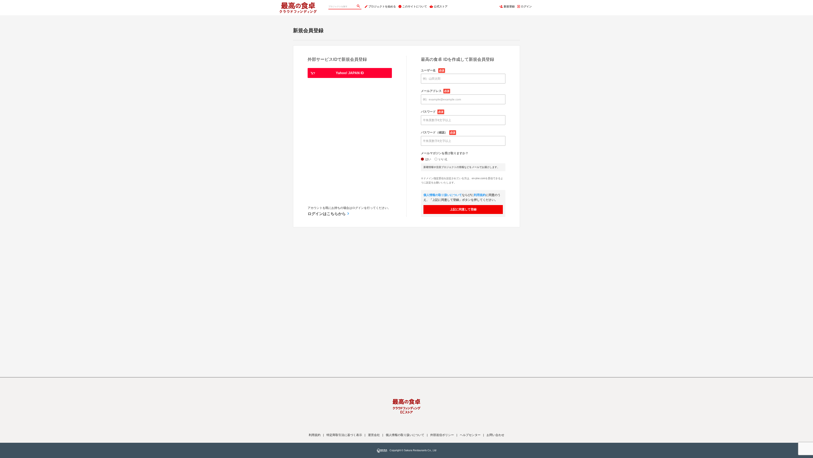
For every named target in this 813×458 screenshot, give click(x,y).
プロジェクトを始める (382, 6)
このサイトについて (414, 6)
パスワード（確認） (438, 132)
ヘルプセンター (470, 435)
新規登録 (509, 6)
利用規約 (480, 195)
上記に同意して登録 (463, 209)
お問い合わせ (495, 435)
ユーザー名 (432, 70)
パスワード (432, 111)
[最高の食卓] (302, 4)
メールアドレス (435, 91)
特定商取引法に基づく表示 (344, 435)
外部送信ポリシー (442, 435)
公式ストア (441, 6)
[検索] (358, 6)
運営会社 (374, 435)
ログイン (526, 6)
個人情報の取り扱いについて (442, 195)
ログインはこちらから (327, 214)
